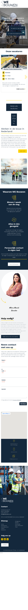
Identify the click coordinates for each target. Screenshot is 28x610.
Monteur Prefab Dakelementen (12, 69)
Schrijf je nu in (14, 119)
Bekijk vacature (20, 89)
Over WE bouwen (14, 264)
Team (16, 526)
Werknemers (4, 525)
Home (2, 524)
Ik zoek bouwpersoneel (15, 33)
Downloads (17, 524)
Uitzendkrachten (5, 527)
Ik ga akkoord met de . (11, 400)
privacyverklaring (17, 400)
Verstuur (23, 404)
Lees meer (22, 151)
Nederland (7, 72)
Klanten (17, 522)
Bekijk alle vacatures (14, 107)
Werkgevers (17, 521)
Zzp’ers (2, 528)
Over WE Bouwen (19, 525)
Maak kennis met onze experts (10, 336)
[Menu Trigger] (1, 553)
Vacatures (3, 529)
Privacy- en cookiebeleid (19, 550)
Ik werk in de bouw (17, 28)
